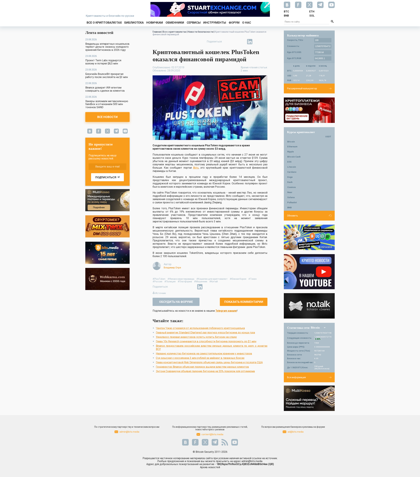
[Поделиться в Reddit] (264, 41)
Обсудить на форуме (176, 301)
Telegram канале (226, 310)
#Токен (252, 279)
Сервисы (194, 22)
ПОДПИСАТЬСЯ (105, 177)
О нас (246, 22)
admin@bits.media (129, 431)
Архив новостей (210, 467)
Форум (234, 22)
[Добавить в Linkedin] (249, 41)
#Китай (213, 281)
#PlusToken (159, 279)
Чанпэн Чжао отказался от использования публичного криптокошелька (200, 328)
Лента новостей (99, 32)
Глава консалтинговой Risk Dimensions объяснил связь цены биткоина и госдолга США (209, 362)
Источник (160, 293)
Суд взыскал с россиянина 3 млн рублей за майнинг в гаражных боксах (200, 358)
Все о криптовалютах (104, 22)
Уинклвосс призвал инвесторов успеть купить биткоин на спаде (196, 337)
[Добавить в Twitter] (234, 41)
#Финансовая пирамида (181, 279)
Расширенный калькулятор (302, 88)
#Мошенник (200, 281)
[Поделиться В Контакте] (257, 41)
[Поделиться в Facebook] (227, 41)
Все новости (107, 117)
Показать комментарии (243, 301)
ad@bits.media (296, 431)
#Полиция (170, 281)
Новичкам (154, 22)
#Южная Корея (238, 279)
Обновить (292, 215)
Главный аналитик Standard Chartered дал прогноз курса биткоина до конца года (205, 332)
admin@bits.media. (252, 461)
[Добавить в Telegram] (242, 41)
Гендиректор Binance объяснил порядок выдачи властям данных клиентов (202, 366)
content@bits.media (212, 434)
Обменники (175, 22)
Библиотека (134, 22)
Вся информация (296, 377)
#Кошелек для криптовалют (212, 279)
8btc (196, 167)
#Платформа (185, 281)
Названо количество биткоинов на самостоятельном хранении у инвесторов (204, 353)
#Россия (157, 281)
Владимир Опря (172, 267)
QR (271, 464)
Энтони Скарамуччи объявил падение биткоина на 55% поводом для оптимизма (205, 371)
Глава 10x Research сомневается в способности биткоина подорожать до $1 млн (206, 341)
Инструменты (214, 22)
